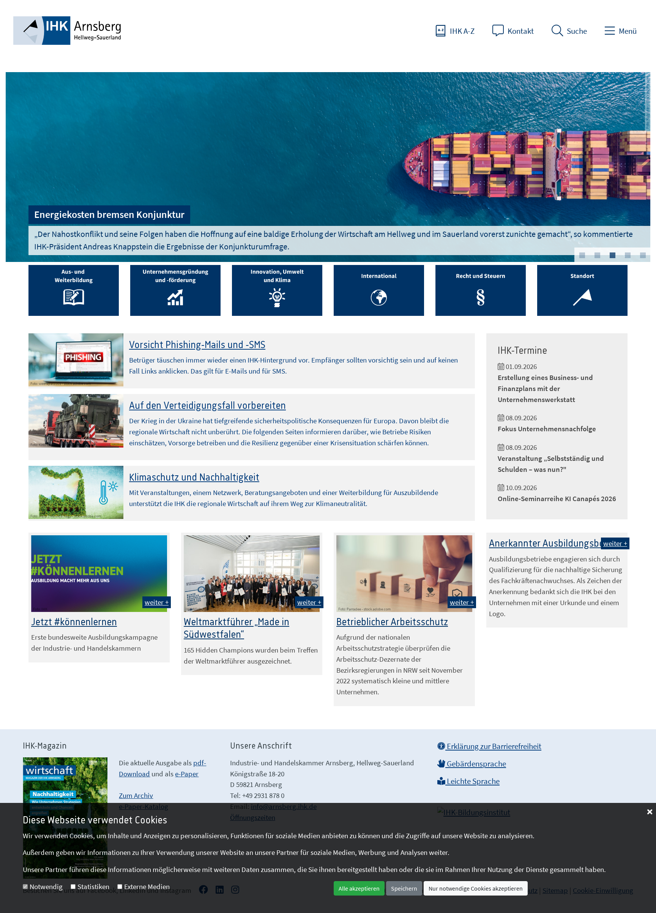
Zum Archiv (136, 795)
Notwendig (46, 886)
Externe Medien (147, 886)
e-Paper (187, 773)
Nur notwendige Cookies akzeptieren (476, 888)
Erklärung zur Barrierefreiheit (493, 746)
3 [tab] (612, 255)
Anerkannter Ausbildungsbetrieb (556, 543)
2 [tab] (597, 255)
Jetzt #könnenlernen (74, 622)
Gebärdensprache (475, 764)
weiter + (157, 602)
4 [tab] (627, 255)
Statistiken (93, 886)
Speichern (404, 888)
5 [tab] (643, 255)
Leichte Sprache (472, 781)
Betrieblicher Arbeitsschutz (392, 622)
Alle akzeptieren (359, 888)
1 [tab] (582, 255)
